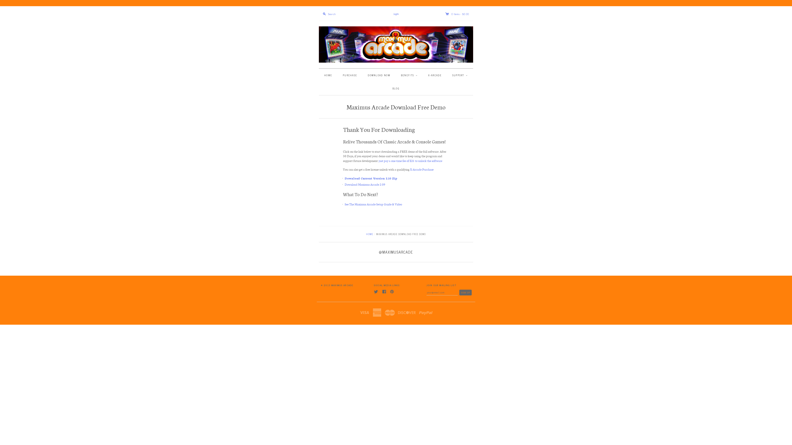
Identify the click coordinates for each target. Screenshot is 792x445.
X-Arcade (434, 75)
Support (458, 75)
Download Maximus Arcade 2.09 (365, 184)
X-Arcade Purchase (422, 169)
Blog (396, 88)
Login (396, 14)
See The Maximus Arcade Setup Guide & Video (373, 204)
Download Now (379, 75)
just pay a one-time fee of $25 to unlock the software (411, 161)
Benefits (408, 75)
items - (457, 14)
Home (328, 75)
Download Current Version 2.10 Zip (371, 178)
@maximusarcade (396, 252)
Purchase (350, 75)
